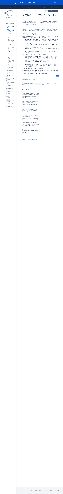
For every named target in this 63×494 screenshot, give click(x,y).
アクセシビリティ (9, 111)
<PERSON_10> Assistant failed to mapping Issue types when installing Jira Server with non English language (30, 101)
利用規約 (40, 490)
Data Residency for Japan (27, 132)
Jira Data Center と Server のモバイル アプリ (10, 108)
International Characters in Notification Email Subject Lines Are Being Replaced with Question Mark (30, 115)
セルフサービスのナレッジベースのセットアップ (10, 79)
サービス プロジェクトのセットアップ (11, 30)
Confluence (29, 139)
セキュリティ (46, 490)
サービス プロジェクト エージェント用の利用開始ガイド (10, 69)
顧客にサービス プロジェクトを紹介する (11, 61)
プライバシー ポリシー (32, 490)
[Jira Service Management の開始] (36, 10)
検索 (52, 3)
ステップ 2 (38, 30)
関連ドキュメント (31, 2)
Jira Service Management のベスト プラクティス (10, 96)
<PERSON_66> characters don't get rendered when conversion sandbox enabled (29, 106)
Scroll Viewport (34, 139)
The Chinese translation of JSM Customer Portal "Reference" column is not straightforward (30, 125)
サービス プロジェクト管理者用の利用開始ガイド (11, 26)
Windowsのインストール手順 (30, 24)
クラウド (46, 10)
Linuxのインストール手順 (30, 26)
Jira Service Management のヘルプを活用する (10, 100)
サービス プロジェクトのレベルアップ (11, 57)
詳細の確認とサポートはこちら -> (53, 7)
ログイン (56, 2)
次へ (57, 75)
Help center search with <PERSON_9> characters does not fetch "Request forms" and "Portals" (30, 110)
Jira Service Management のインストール (10, 19)
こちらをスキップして (50, 28)
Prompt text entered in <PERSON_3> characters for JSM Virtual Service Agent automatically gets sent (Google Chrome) (30, 93)
